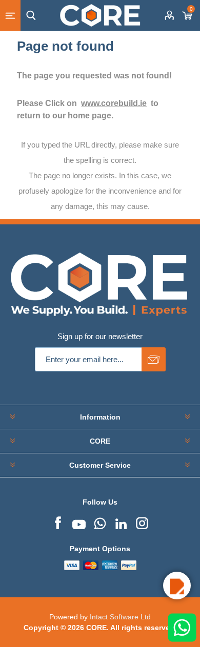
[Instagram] (142, 522)
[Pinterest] (100, 522)
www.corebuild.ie (114, 103)
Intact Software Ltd (120, 617)
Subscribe (154, 359)
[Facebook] (58, 522)
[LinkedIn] (121, 522)
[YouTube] (79, 522)
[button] (177, 585)
